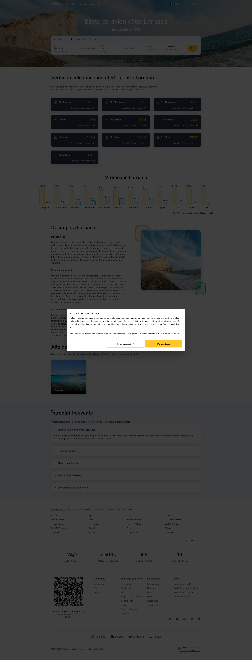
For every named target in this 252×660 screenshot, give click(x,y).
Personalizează (124, 344)
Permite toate (163, 344)
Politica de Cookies (169, 333)
